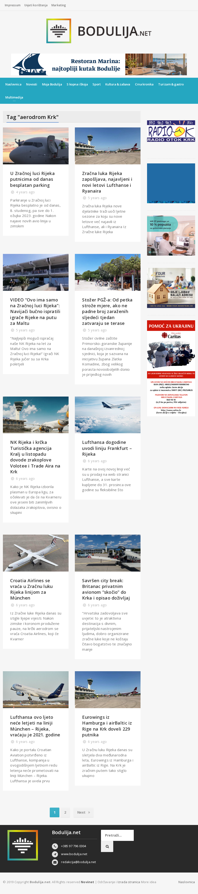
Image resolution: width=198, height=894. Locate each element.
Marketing (58, 5)
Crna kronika (144, 84)
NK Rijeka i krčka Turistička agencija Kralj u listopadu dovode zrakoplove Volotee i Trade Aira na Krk (35, 456)
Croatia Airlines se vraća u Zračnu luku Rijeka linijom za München (31, 589)
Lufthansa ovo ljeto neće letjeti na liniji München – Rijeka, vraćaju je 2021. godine (35, 726)
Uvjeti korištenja (36, 5)
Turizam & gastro (171, 84)
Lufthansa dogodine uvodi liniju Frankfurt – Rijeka (107, 448)
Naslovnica (13, 84)
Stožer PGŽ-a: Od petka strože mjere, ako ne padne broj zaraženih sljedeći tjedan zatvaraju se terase (107, 311)
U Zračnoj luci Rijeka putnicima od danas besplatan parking (32, 179)
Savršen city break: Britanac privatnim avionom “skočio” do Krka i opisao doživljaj (106, 589)
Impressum (13, 5)
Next (81, 812)
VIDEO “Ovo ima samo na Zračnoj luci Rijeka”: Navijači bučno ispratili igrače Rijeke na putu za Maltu (35, 311)
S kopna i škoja (77, 84)
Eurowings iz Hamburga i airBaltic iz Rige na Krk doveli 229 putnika (107, 726)
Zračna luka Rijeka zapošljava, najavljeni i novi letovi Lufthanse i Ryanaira (107, 182)
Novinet (87, 882)
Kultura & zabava (117, 84)
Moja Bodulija (52, 84)
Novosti (31, 84)
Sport (96, 84)
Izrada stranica (129, 882)
